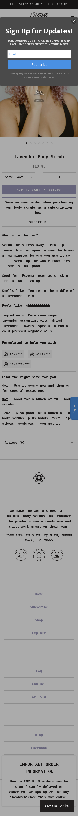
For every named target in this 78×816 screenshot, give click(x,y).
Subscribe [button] (39, 64)
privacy (39, 100)
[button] (73, 21)
